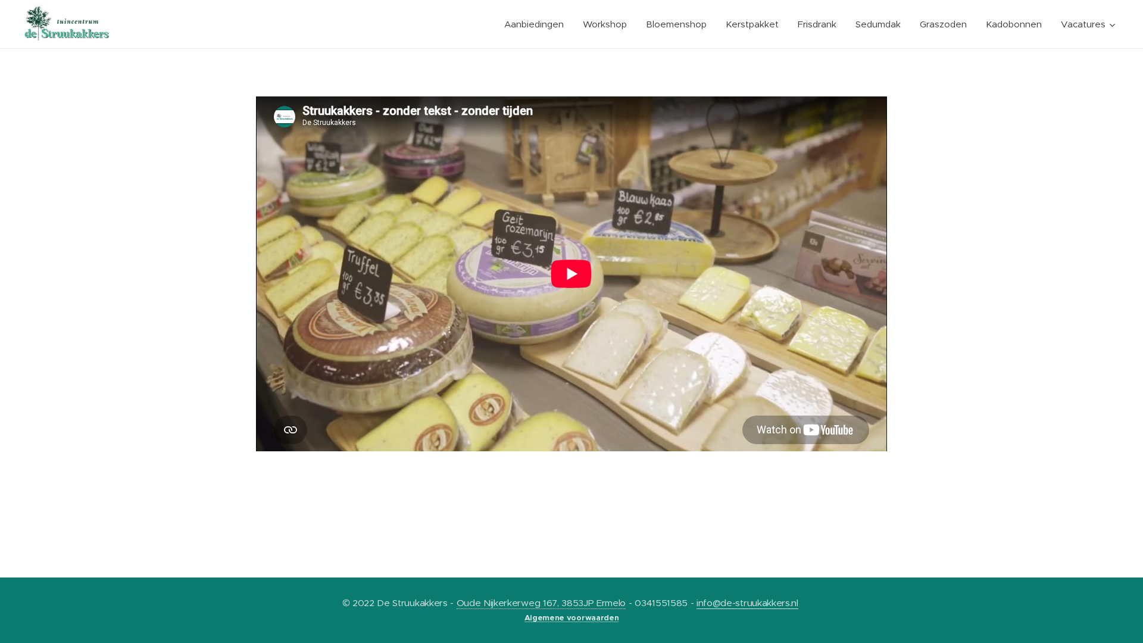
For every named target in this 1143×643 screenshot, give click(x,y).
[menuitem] (537, 24)
